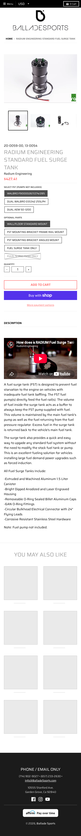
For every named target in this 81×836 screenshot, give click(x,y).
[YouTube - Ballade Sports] (47, 799)
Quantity (9, 264)
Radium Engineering (18, 173)
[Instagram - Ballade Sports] (40, 799)
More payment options (40, 305)
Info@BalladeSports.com (40, 780)
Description (13, 323)
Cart (73, 4)
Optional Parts (13, 217)
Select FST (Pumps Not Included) (23, 187)
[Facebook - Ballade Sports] (33, 799)
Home (9, 39)
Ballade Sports (46, 823)
